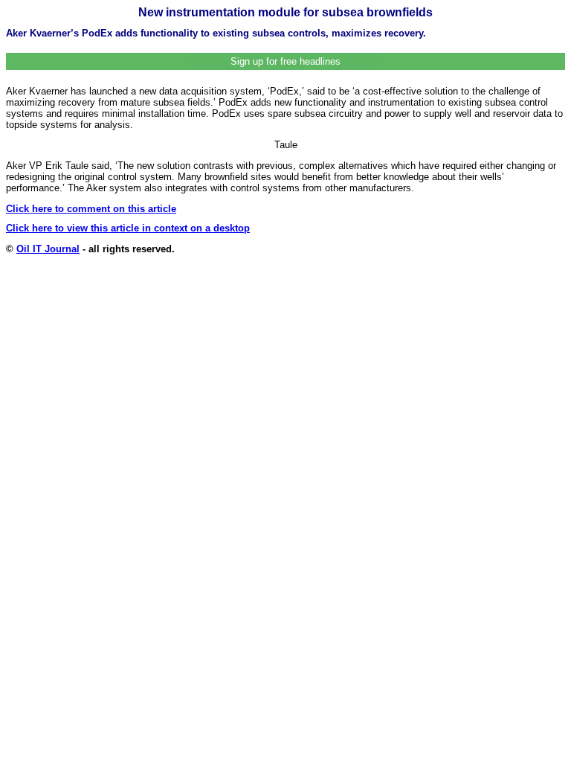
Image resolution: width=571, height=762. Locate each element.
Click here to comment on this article (91, 208)
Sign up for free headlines (285, 61)
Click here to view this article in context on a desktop (128, 228)
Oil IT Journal (48, 248)
